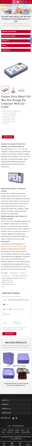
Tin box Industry (18, 23)
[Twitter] (16, 418)
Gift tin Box (23, 273)
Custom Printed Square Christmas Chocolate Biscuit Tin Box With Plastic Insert (16, 384)
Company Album (25, 432)
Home (7, 23)
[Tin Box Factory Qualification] (16, 9)
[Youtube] (13, 418)
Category (12, 23)
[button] (30, 9)
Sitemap (17, 432)
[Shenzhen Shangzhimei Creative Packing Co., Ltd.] (2, 2)
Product (17, 430)
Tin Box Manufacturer (18, 425)
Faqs (27, 430)
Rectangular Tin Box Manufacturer (20, 275)
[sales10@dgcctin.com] (2, 287)
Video (3, 432)
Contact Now (8, 137)
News (22, 430)
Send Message (9, 333)
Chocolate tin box (6, 275)
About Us (10, 430)
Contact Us (10, 432)
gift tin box (25, 23)
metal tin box (17, 149)
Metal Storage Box (14, 273)
